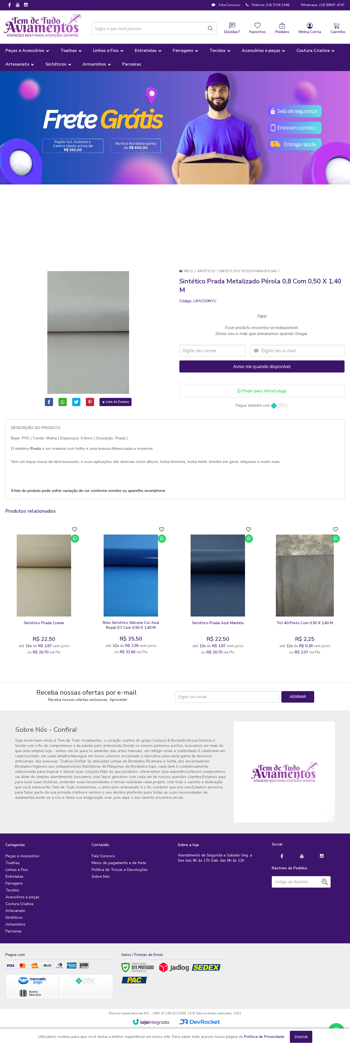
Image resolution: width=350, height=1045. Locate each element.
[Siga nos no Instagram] (26, 5)
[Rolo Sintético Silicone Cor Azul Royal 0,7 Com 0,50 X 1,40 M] (131, 592)
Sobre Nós (101, 876)
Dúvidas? (232, 31)
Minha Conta (310, 31)
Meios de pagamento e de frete (119, 862)
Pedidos (282, 31)
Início (188, 271)
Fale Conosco (229, 5)
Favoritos (257, 31)
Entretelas (14, 876)
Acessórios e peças (22, 897)
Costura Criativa (19, 903)
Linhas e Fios (16, 869)
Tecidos (12, 890)
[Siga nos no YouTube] (302, 856)
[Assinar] (297, 697)
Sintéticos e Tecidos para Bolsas (248, 271)
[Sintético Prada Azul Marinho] (218, 592)
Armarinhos (15, 924)
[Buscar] (210, 28)
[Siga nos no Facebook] (9, 5)
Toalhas (12, 862)
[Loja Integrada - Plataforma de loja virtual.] (150, 1022)
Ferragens (14, 883)
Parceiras (13, 931)
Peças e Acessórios (22, 856)
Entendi (301, 1036)
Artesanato (15, 910)
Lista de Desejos (117, 402)
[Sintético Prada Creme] (44, 592)
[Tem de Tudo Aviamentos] (42, 25)
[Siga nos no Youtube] (18, 5)
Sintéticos (206, 271)
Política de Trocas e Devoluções (120, 869)
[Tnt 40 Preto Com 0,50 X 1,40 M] (305, 592)
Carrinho (338, 31)
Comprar (57, 611)
